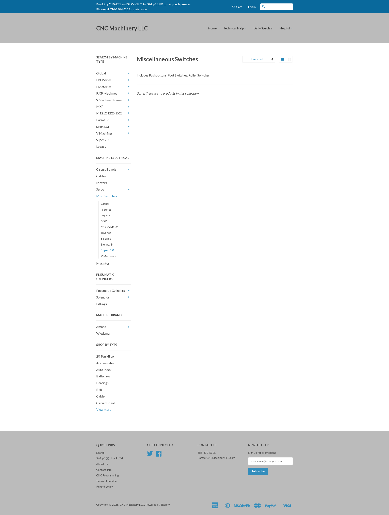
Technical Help (234, 28)
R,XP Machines (106, 93)
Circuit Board (105, 403)
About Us (102, 464)
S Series (106, 238)
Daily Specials (263, 28)
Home (212, 28)
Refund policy (104, 486)
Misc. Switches (106, 196)
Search (100, 452)
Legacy (101, 146)
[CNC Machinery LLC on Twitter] (150, 455)
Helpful (285, 28)
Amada (101, 327)
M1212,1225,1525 (109, 113)
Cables (101, 176)
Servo (100, 189)
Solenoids (103, 297)
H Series (106, 209)
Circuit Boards (106, 169)
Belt (99, 389)
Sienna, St (102, 126)
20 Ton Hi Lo (105, 356)
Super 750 (103, 140)
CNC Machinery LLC (122, 28)
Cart (239, 7)
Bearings (102, 383)
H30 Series (103, 80)
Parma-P (102, 120)
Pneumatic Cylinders (110, 290)
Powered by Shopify (157, 504)
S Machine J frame (109, 100)
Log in (252, 7)
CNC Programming (107, 475)
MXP (100, 106)
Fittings (101, 304)
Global (101, 73)
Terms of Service (106, 481)
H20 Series (103, 86)
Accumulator (105, 363)
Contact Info (104, 469)
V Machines (104, 133)
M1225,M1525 (110, 227)
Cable (100, 396)
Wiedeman (103, 333)
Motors (101, 183)
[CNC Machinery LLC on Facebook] (159, 455)
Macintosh (103, 263)
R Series (106, 232)
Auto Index (103, 370)
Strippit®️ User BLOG (109, 458)
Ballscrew (103, 376)
